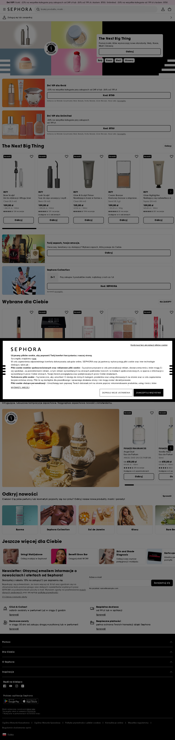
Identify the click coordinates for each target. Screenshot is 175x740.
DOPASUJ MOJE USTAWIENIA (116, 393)
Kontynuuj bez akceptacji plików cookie (149, 345)
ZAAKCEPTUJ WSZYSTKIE (148, 393)
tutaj (34, 358)
